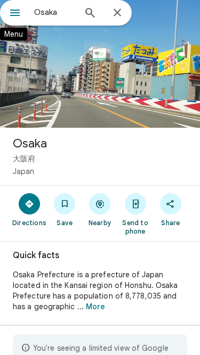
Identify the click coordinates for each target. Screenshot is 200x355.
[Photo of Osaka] (100, 64)
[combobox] (54, 12)
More (95, 306)
